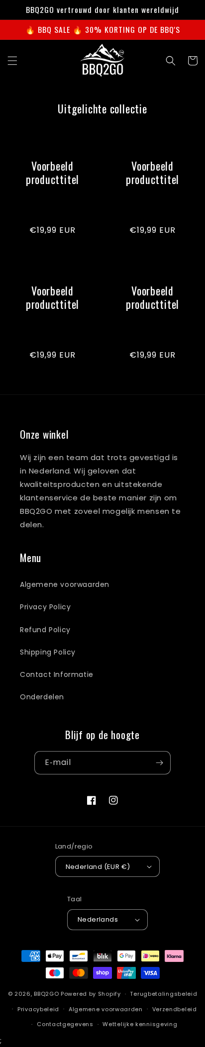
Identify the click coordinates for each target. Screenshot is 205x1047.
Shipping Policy (48, 652)
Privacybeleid (38, 1009)
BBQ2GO (46, 994)
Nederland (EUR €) (98, 866)
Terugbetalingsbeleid (163, 994)
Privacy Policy (45, 607)
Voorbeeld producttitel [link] (52, 172)
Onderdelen (42, 697)
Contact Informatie (57, 674)
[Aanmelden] (159, 762)
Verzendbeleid (174, 1009)
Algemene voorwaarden (64, 584)
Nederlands (98, 919)
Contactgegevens (65, 1024)
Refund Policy (45, 630)
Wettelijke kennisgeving (139, 1024)
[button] (12, 61)
